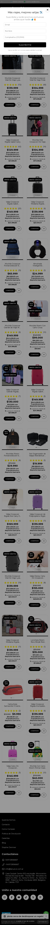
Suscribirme (25, 45)
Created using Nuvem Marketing (25, 53)
